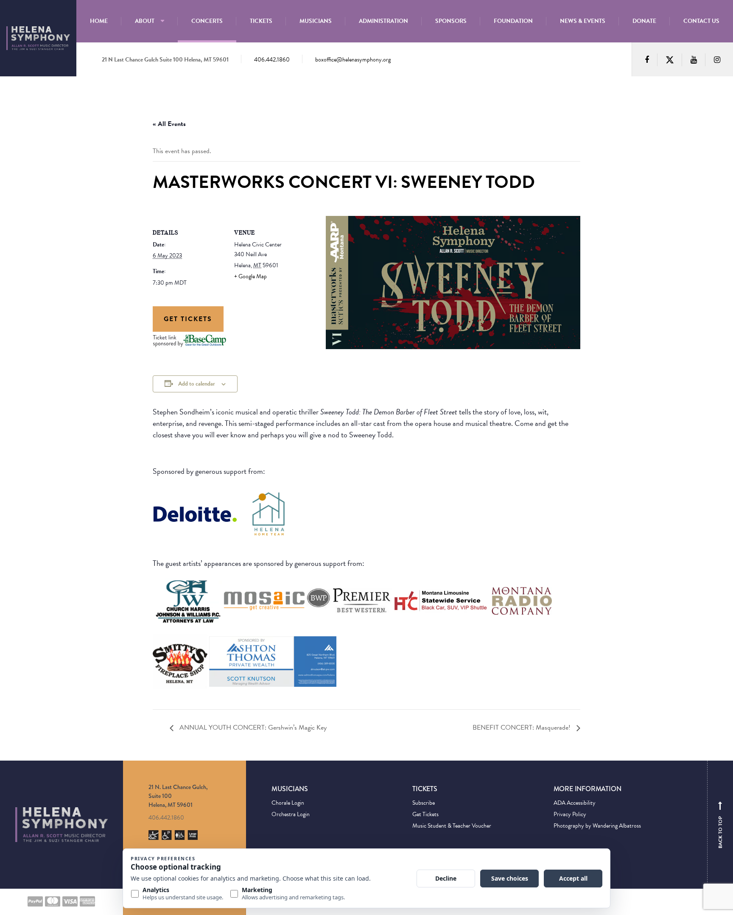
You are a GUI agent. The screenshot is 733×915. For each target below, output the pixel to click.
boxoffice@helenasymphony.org (353, 59)
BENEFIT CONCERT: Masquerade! (522, 727)
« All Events (169, 124)
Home (99, 21)
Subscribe (423, 802)
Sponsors (451, 21)
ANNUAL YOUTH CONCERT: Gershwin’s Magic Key (252, 727)
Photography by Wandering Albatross (597, 825)
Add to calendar (196, 383)
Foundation (513, 21)
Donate (644, 21)
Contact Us (701, 21)
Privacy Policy (570, 814)
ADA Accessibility (575, 802)
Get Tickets (188, 319)
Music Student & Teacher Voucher (451, 825)
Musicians (315, 21)
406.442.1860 (272, 59)
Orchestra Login (290, 814)
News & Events (582, 21)
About (144, 21)
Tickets (261, 21)
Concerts (207, 21)
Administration (383, 21)
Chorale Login (287, 802)
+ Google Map (250, 276)
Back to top (720, 826)
